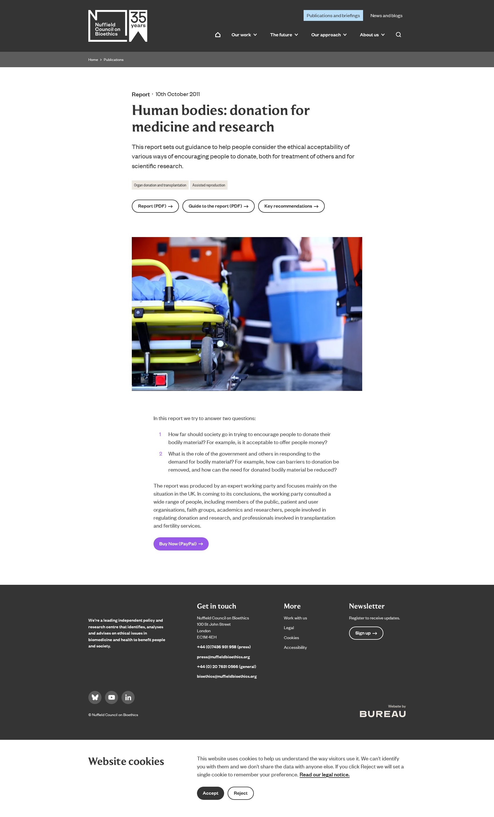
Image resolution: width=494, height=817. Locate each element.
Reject (241, 793)
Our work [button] (241, 34)
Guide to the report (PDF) (215, 205)
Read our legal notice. (325, 774)
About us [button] (369, 34)
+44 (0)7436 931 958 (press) (224, 646)
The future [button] (281, 34)
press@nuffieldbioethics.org (223, 656)
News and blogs (386, 15)
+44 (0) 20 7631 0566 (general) (226, 666)
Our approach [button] (326, 34)
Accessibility (295, 647)
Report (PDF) (152, 205)
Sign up (363, 632)
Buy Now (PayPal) (178, 543)
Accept (210, 793)
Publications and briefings (333, 15)
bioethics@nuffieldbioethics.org (227, 676)
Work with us (295, 618)
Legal (289, 627)
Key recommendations (288, 205)
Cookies (291, 637)
